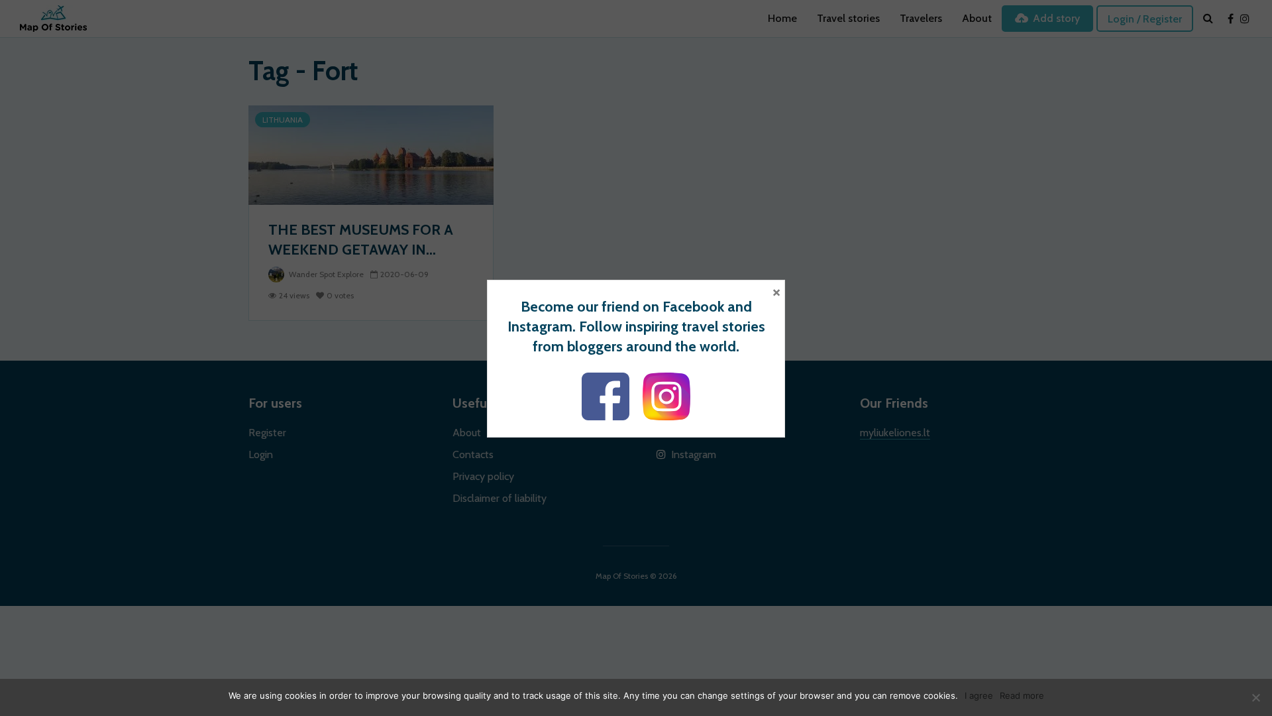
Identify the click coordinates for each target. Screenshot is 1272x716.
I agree (979, 695)
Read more (1022, 695)
